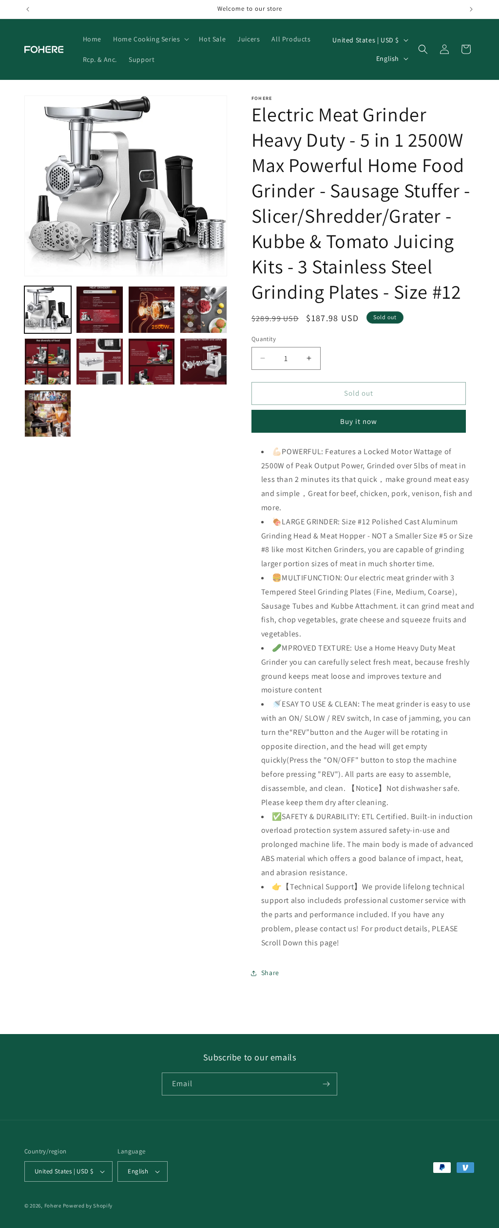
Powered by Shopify (88, 1205)
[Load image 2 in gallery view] (99, 309)
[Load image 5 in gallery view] (47, 361)
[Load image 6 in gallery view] (99, 361)
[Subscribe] (326, 1084)
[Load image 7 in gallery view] (151, 361)
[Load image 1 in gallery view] (47, 309)
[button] (150, 39)
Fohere (52, 1205)
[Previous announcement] (27, 9)
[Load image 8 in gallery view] (203, 361)
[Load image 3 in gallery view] (151, 309)
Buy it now (358, 421)
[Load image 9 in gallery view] (47, 413)
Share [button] (270, 972)
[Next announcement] (471, 9)
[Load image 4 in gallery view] (203, 309)
